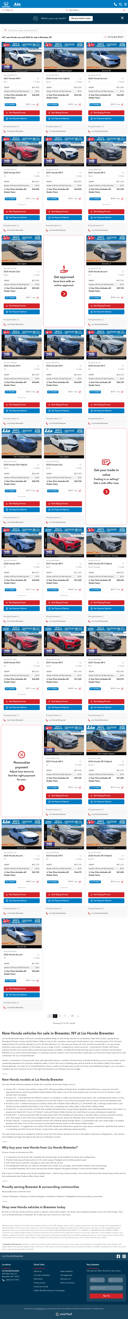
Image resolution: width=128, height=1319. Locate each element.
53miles (78, 765)
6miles (37, 859)
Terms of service (67, 1283)
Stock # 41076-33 (94, 363)
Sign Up (106, 1296)
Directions (38, 1279)
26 (72, 1016)
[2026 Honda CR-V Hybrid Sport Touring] (106, 542)
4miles (37, 666)
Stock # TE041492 (52, 462)
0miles (121, 82)
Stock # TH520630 (52, 363)
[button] (115, 4)
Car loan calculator (42, 1275)
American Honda (41, 1287)
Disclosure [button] (22, 204)
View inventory (66, 1271)
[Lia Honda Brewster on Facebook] (117, 1256)
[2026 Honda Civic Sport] (22, 250)
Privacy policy (39, 1283)
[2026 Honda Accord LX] (106, 250)
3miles (37, 369)
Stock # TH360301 (52, 75)
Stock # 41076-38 (94, 75)
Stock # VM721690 (52, 758)
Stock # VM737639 (10, 75)
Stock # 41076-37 (94, 560)
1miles (37, 176)
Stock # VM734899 (95, 659)
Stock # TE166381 (94, 852)
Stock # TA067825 (10, 951)
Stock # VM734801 (52, 560)
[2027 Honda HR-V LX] (64, 740)
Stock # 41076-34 (94, 268)
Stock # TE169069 (10, 462)
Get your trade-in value (80, 18)
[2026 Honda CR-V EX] (106, 344)
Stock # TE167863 (94, 758)
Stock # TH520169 (10, 169)
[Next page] (78, 1016)
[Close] (122, 18)
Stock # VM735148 (52, 659)
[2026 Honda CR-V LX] (22, 151)
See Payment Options (18, 118)
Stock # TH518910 (10, 560)
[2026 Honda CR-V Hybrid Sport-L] (106, 740)
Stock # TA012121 (10, 852)
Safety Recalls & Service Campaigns (49, 1291)
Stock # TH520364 (52, 852)
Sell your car (65, 1279)
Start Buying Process (17, 113)
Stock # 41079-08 (10, 268)
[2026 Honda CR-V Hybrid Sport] (22, 443)
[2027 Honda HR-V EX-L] (22, 57)
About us (38, 1271)
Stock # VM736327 (95, 169)
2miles (37, 82)
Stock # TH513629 (10, 659)
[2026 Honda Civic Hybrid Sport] (64, 57)
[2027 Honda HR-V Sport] (106, 151)
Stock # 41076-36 (52, 169)
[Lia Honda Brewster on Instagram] (123, 1256)
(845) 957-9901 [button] (13, 1280)
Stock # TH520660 (10, 363)
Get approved (66, 1275)
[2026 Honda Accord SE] (106, 57)
